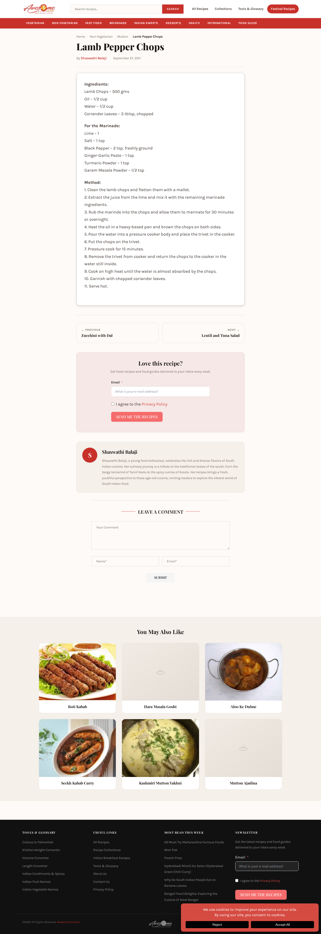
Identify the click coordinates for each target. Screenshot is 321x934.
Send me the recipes (137, 416)
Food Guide (248, 23)
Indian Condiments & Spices (43, 874)
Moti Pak (170, 850)
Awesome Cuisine (68, 922)
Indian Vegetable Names (40, 889)
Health (194, 23)
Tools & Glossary (250, 9)
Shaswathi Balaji (94, 58)
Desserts (173, 23)
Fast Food (93, 23)
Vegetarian (35, 23)
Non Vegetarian (65, 23)
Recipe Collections (107, 850)
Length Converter (34, 866)
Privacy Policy (154, 404)
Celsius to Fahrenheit (37, 842)
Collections (223, 9)
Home (80, 37)
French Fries (173, 858)
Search (173, 9)
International (219, 23)
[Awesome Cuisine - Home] (43, 9)
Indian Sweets (146, 23)
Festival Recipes (283, 9)
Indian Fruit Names (36, 881)
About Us (99, 874)
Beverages (118, 23)
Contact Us (101, 881)
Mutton (122, 37)
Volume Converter (35, 858)
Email (115, 382)
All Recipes (200, 9)
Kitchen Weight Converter (41, 850)
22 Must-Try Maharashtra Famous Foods (194, 842)
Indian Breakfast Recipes (111, 858)
